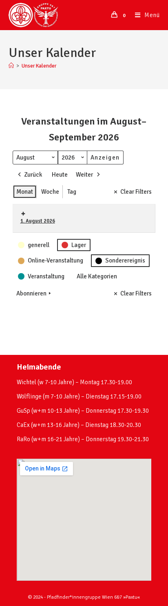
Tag (71, 191)
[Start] (11, 66)
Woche (50, 191)
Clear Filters (136, 191)
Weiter (84, 174)
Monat (24, 191)
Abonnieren (31, 293)
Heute (60, 174)
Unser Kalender (39, 66)
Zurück (33, 174)
